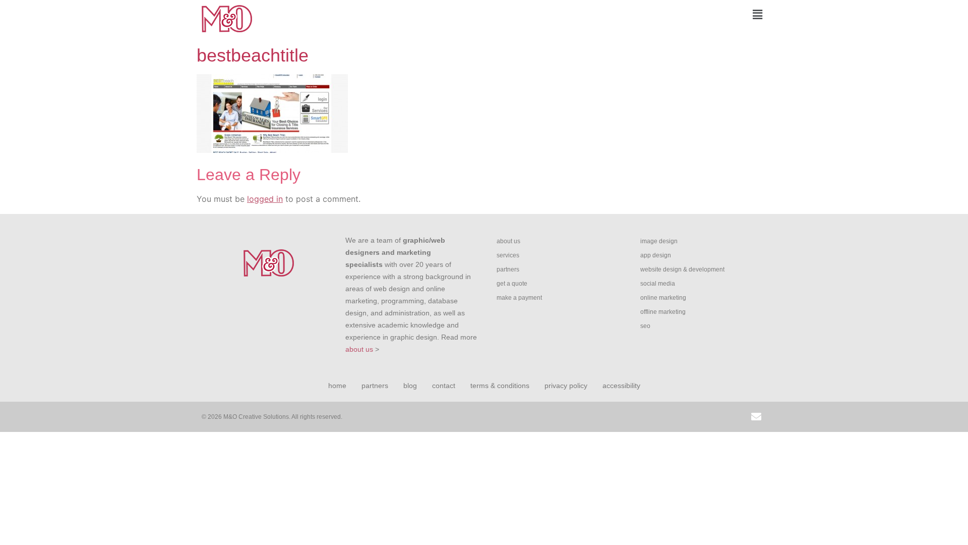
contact (443, 386)
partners (508, 269)
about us (359, 349)
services (508, 255)
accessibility (621, 386)
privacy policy (565, 386)
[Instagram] (643, 417)
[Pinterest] (733, 417)
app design (655, 255)
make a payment (519, 297)
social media (657, 283)
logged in (265, 199)
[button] (627, 14)
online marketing (663, 297)
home (337, 386)
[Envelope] (756, 417)
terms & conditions (499, 386)
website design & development (682, 269)
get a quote (512, 283)
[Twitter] (688, 417)
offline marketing (663, 311)
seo (645, 326)
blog (410, 386)
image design (659, 241)
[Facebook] (665, 417)
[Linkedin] (711, 417)
